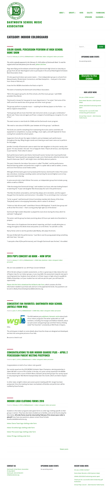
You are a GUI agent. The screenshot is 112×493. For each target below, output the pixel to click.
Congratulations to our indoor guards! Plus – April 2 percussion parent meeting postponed (37, 353)
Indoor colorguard (48, 56)
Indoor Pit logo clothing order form (18, 436)
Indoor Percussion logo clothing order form (21, 432)
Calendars (99, 17)
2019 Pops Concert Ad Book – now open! (29, 256)
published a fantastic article (50, 316)
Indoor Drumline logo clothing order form (21, 428)
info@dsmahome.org (13, 475)
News (81, 12)
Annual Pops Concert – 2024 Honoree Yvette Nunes (89, 485)
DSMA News (39, 56)
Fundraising (100, 12)
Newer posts (64, 449)
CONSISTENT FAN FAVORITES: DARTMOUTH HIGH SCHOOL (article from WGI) (34, 305)
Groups (71, 12)
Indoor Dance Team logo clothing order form (22, 423)
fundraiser (45, 260)
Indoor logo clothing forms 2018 (25, 401)
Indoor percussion (58, 56)
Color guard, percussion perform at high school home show (35, 51)
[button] (15, 11)
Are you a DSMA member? (86, 97)
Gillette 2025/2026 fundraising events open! (87, 476)
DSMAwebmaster (29, 56)
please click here (41, 64)
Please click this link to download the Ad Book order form (26, 285)
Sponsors (88, 17)
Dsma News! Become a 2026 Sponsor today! (87, 473)
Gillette (89, 12)
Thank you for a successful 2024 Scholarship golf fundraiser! (88, 112)
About (61, 12)
